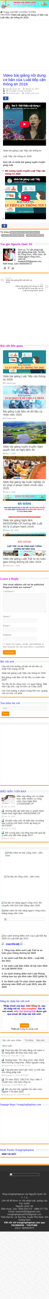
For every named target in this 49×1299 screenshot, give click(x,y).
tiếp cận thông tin (35, 235)
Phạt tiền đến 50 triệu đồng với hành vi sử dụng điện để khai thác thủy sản (23, 1051)
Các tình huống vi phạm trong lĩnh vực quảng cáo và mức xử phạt (24, 692)
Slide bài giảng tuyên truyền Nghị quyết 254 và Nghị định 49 (23, 448)
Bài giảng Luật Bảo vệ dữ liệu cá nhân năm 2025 (23, 678)
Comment (8, 591)
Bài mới (40, 1040)
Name (7, 616)
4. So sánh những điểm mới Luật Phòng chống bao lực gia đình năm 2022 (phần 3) (24, 975)
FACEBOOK (17, 1225)
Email (6, 625)
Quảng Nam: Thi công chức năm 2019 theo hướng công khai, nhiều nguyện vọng (23, 1061)
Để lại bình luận (12, 93)
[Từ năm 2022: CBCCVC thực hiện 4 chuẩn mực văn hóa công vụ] (3, 1079)
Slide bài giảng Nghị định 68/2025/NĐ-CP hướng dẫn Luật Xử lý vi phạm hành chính (22, 523)
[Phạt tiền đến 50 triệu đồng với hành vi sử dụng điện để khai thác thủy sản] (3, 1050)
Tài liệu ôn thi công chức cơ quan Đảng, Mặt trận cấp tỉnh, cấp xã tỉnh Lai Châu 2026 (24, 685)
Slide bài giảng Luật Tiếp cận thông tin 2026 (24, 673)
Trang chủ (7, 12)
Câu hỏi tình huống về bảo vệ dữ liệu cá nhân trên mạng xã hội (22, 667)
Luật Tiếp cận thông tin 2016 (17, 156)
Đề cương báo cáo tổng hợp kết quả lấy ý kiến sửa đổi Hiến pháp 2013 (24, 834)
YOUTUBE (31, 1225)
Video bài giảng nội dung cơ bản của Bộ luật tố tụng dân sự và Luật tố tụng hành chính (29, 287)
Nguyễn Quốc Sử (12, 89)
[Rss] (22, 1197)
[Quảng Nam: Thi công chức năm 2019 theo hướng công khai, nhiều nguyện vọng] (3, 1060)
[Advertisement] (24, 45)
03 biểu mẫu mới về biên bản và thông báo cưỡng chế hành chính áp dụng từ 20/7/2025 (23, 823)
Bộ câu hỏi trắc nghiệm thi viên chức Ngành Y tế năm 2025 (22, 1090)
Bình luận (7, 1046)
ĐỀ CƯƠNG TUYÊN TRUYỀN (19, 91)
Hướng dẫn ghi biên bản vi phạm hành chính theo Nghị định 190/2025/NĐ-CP (23, 812)
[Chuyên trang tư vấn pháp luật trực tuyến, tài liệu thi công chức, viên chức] (24, 3)
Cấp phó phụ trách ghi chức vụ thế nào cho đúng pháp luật (23, 1071)
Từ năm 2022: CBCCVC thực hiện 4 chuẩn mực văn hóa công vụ (22, 1080)
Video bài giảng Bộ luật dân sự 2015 (19, 280)
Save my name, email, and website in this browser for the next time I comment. (24, 645)
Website (7, 635)
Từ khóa (29, 1040)
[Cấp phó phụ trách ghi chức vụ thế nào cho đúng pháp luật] (3, 1070)
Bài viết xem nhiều (11, 1040)
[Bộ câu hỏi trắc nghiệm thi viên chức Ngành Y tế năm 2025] (3, 1089)
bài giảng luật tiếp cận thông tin (25, 232)
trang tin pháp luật (29, 1029)
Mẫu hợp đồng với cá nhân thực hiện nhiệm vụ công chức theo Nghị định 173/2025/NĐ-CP (30, 800)
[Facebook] (24, 1197)
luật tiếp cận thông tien (13, 235)
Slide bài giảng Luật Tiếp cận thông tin (22, 150)
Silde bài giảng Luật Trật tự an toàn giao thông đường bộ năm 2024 (24, 560)
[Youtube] (27, 1197)
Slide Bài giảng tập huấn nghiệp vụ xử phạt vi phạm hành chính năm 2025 (24, 485)
